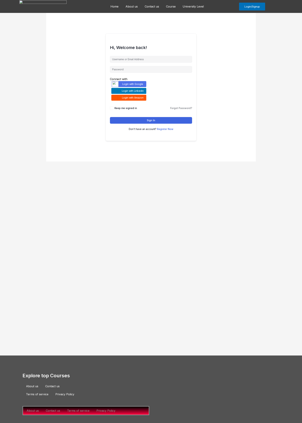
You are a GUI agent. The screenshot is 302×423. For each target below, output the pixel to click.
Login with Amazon (132, 97)
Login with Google (132, 84)
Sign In (151, 120)
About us (131, 6)
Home (114, 6)
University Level (193, 6)
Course (171, 6)
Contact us (152, 6)
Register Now (165, 129)
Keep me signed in (125, 108)
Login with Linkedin (133, 90)
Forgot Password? (181, 108)
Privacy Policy (64, 394)
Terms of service (37, 394)
